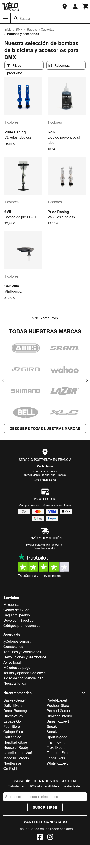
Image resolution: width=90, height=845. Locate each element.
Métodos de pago (16, 667)
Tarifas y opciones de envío (24, 672)
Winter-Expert (57, 763)
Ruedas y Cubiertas (40, 29)
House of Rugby (16, 747)
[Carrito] (85, 6)
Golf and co (12, 736)
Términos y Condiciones (22, 651)
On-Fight (10, 768)
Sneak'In (53, 726)
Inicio (8, 29)
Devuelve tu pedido (45, 548)
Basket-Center (14, 700)
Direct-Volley (13, 715)
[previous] (3, 380)
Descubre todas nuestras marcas (45, 428)
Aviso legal (12, 662)
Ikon (51, 132)
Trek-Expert (55, 747)
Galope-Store (13, 731)
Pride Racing (15, 132)
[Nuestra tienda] (64, 6)
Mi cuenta (11, 604)
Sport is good (57, 736)
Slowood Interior (59, 715)
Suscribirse (45, 807)
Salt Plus (11, 286)
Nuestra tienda (14, 683)
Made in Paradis (16, 757)
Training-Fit (55, 742)
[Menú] (5, 18)
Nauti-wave (12, 763)
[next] (87, 380)
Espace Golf (12, 721)
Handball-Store (15, 742)
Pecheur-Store (58, 705)
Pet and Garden (59, 710)
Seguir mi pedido (16, 615)
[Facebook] (39, 837)
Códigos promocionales (21, 625)
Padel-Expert (57, 700)
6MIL (8, 211)
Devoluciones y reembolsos (25, 657)
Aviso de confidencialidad (23, 678)
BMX (19, 29)
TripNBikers (56, 757)
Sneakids (54, 731)
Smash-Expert (58, 721)
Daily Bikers (12, 705)
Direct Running (15, 710)
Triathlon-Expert (59, 752)
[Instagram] (50, 837)
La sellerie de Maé (17, 752)
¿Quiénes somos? (17, 641)
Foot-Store (11, 726)
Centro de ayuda (16, 609)
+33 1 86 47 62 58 (45, 480)
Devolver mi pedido (18, 620)
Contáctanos (45, 466)
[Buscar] (16, 18)
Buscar (24, 18)
